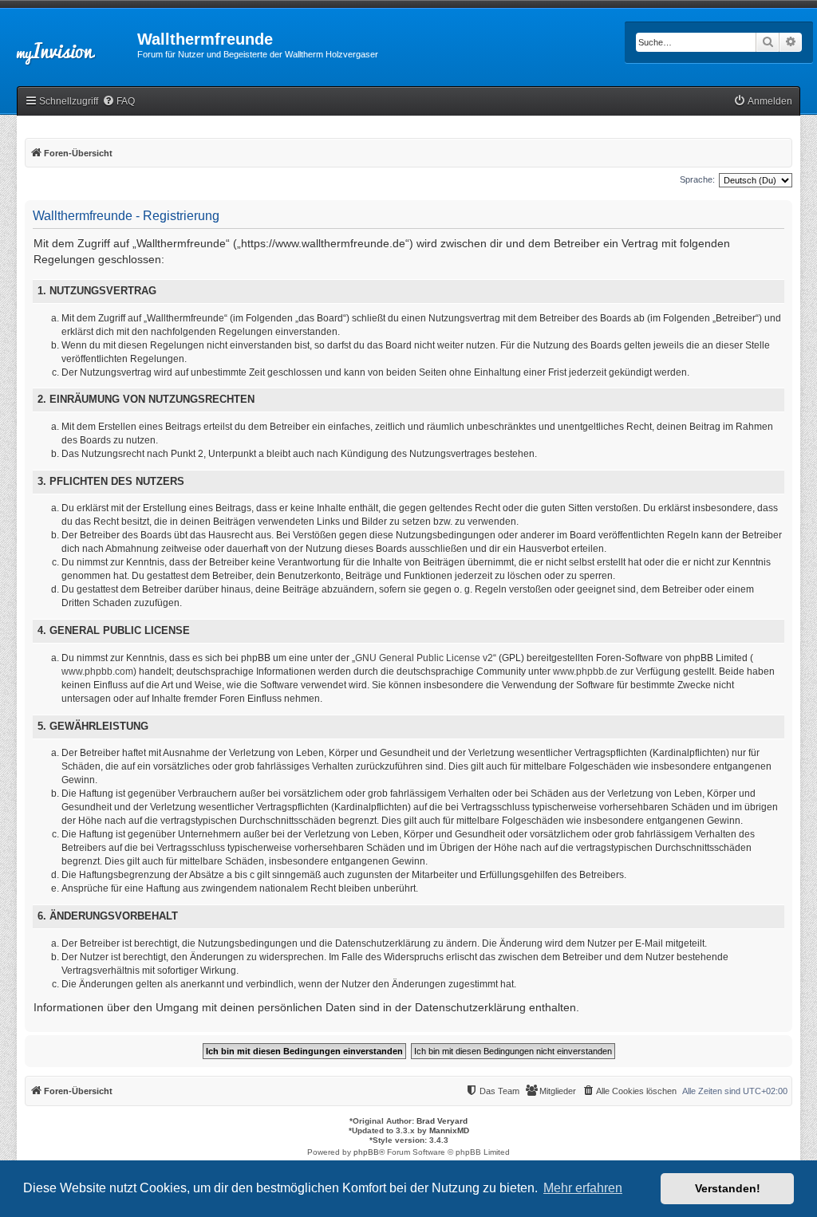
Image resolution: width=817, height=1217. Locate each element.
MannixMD (449, 1130)
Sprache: (697, 179)
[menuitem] (118, 101)
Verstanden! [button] (727, 1188)
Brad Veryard (442, 1121)
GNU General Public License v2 (424, 658)
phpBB (366, 1152)
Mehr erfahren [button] (582, 1188)
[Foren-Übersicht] (68, 43)
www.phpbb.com (97, 671)
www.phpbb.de (585, 671)
